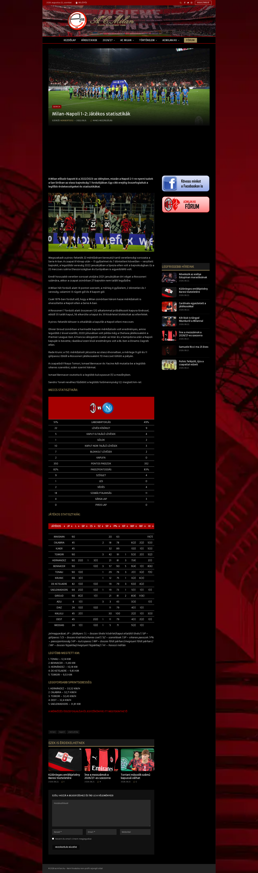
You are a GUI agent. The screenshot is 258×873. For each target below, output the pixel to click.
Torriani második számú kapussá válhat (135, 776)
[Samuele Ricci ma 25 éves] (169, 350)
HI (149, 526)
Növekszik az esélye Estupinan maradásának (193, 276)
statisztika (73, 732)
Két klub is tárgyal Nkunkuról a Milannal (191, 319)
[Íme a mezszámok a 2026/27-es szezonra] (101, 760)
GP (83, 526)
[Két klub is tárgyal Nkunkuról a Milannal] (169, 321)
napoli (62, 732)
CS (91, 526)
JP (68, 526)
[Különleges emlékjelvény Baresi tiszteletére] (65, 760)
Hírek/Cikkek (89, 40)
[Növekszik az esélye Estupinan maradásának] (169, 278)
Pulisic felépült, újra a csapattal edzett (191, 363)
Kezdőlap (70, 40)
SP (107, 526)
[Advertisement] (101, 154)
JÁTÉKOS (56, 526)
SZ (99, 526)
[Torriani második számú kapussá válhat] (137, 760)
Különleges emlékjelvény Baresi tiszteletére (64, 776)
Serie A (56, 107)
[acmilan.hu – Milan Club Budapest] (100, 20)
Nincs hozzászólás (102, 120)
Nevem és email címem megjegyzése (73, 839)
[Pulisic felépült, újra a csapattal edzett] (169, 365)
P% (115, 526)
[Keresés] (180, 2)
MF (141, 526)
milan (52, 732)
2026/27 (108, 40)
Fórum (190, 40)
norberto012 (67, 120)
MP (132, 526)
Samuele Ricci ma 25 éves (193, 347)
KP (123, 526)
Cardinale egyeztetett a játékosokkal (192, 305)
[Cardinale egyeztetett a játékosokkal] (169, 307)
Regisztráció (203, 3)
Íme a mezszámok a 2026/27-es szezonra (98, 776)
